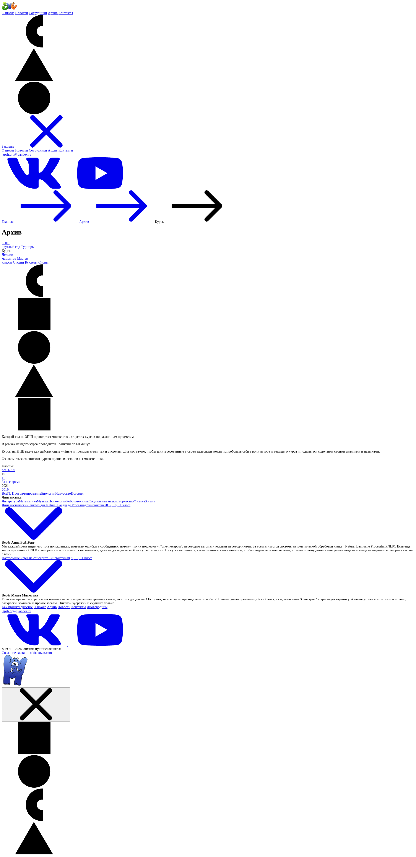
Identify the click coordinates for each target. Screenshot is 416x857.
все (4, 470)
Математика (28, 501)
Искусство (63, 493)
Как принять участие (17, 607)
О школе (8, 13)
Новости (21, 13)
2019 (5, 489)
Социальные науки (103, 501)
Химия (150, 501)
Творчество (125, 501)
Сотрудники (38, 13)
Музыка (43, 501)
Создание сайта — (27, 653)
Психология (57, 501)
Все (4, 493)
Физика (139, 501)
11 (3, 478)
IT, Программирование (24, 493)
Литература (10, 501)
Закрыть (8, 146)
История (77, 493)
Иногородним (97, 607)
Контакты (65, 13)
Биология (48, 493)
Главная (7, 221)
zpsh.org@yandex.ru (17, 154)
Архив (53, 13)
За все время (11, 482)
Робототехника (77, 501)
